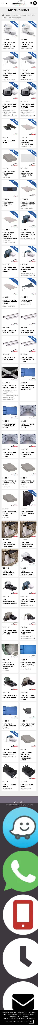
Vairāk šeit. (24, 1022)
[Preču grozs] (35, 3)
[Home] (3, 15)
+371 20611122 (9, 805)
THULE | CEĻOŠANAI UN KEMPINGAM (17, 15)
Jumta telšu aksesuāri (14, 17)
